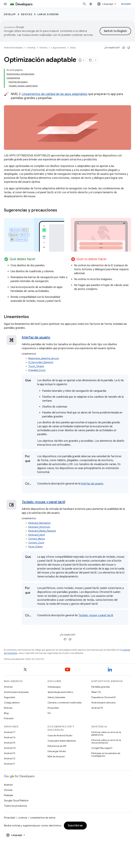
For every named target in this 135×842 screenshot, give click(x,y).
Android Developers (13, 47)
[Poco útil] (128, 47)
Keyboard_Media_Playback (42, 531)
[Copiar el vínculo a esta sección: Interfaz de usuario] (54, 338)
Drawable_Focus (36, 370)
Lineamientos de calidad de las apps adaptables (54, 94)
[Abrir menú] (5, 4)
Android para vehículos (103, 702)
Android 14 (9, 747)
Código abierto (12, 702)
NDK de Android (56, 756)
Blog (6, 713)
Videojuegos (54, 686)
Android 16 (9, 737)
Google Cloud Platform (16, 800)
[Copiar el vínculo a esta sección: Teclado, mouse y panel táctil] (69, 502)
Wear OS (96, 692)
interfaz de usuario (92, 483)
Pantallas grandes (100, 686)
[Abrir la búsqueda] (84, 4)
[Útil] (123, 47)
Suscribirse (75, 825)
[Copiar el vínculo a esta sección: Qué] (28, 385)
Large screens (48, 14)
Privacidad (53, 707)
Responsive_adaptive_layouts (43, 358)
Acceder (126, 3)
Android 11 (9, 763)
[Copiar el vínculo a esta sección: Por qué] (28, 466)
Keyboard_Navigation (39, 523)
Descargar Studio (57, 751)
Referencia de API (57, 745)
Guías (73, 47)
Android (8, 686)
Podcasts (8, 718)
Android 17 (9, 732)
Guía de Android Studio (60, 735)
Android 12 (9, 758)
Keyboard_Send (36, 534)
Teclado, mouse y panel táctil (43, 502)
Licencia (22, 817)
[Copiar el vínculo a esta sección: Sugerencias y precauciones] (60, 210)
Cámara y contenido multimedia (64, 702)
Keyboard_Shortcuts (39, 527)
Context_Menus (36, 538)
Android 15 (9, 742)
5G (49, 713)
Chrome (8, 790)
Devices (26, 14)
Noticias (8, 707)
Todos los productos (15, 805)
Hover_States (35, 546)
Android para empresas (16, 692)
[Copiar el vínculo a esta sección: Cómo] (28, 489)
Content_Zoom (36, 542)
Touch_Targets (36, 366)
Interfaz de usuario (36, 337)
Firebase (8, 795)
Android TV (97, 707)
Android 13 (9, 753)
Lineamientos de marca (42, 817)
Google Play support (101, 747)
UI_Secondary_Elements (40, 362)
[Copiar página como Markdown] (91, 60)
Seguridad (9, 697)
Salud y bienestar (56, 697)
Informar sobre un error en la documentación (106, 741)
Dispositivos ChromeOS (103, 697)
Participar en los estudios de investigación (105, 754)
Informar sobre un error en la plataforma (106, 733)
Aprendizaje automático (60, 692)
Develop (10, 14)
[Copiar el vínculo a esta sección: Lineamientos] (32, 317)
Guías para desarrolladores (62, 740)
